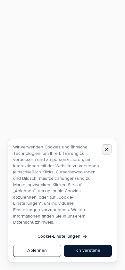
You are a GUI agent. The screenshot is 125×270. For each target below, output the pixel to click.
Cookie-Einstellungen (59, 236)
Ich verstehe (88, 250)
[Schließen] (107, 149)
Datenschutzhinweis (33, 222)
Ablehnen (37, 250)
